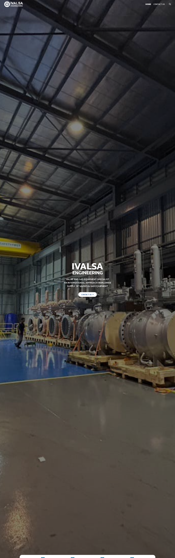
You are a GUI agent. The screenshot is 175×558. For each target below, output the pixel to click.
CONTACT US (159, 4)
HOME (148, 4)
